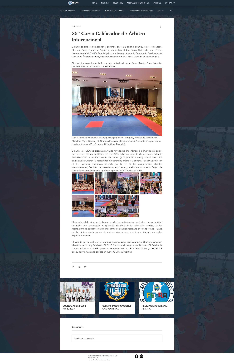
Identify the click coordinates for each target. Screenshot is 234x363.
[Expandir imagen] (83, 183)
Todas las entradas (67, 10)
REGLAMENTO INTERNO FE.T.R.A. (154, 307)
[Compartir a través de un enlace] (85, 266)
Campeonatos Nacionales (90, 10)
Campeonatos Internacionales (141, 10)
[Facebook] (136, 356)
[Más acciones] (160, 26)
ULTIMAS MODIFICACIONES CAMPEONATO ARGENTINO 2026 (116, 307)
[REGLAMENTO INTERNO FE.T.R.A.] (156, 292)
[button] (171, 10)
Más (159, 10)
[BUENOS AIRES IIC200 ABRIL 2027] (77, 292)
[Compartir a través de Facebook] (73, 266)
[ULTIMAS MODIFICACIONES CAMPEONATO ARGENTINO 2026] (117, 292)
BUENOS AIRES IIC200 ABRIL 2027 (74, 307)
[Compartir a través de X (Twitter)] (79, 266)
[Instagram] (141, 356)
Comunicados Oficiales (114, 10)
